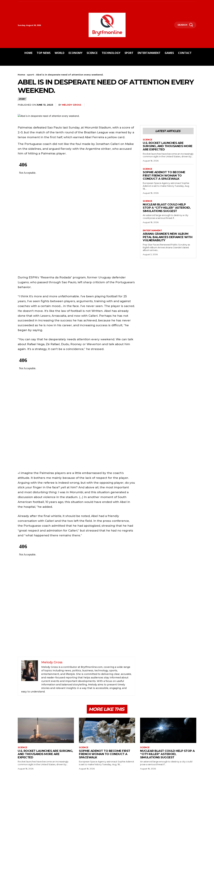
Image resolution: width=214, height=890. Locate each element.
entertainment (152, 230)
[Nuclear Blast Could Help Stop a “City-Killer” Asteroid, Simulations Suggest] (168, 730)
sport (30, 74)
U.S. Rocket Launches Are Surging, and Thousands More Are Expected (167, 146)
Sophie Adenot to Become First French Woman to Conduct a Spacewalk (164, 175)
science (147, 140)
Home (21, 74)
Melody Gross (71, 104)
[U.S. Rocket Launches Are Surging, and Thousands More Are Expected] (46, 730)
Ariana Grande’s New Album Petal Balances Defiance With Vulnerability (167, 237)
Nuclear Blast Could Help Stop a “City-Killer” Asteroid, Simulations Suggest (166, 208)
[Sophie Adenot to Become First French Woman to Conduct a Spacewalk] (107, 730)
